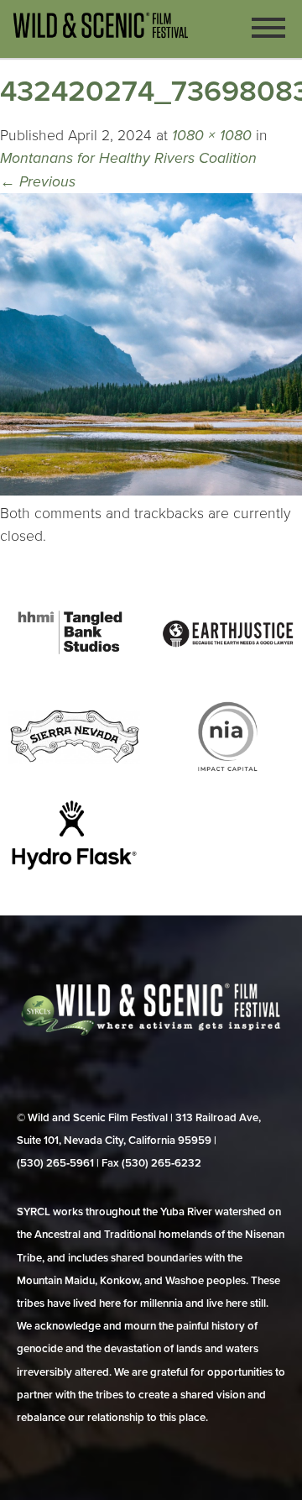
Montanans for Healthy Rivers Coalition (128, 158)
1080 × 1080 (212, 135)
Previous (38, 182)
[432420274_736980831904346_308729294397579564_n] (151, 491)
